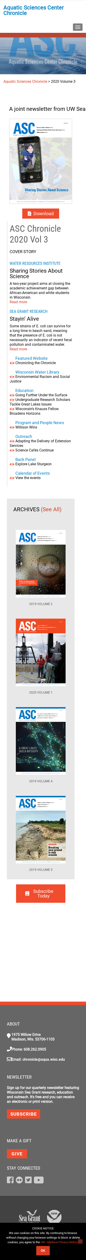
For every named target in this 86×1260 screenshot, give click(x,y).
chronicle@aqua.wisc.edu (43, 1059)
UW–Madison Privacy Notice (59, 1242)
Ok (43, 1250)
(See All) (52, 509)
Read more (18, 302)
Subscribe (23, 1114)
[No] (80, 1241)
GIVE (16, 1154)
